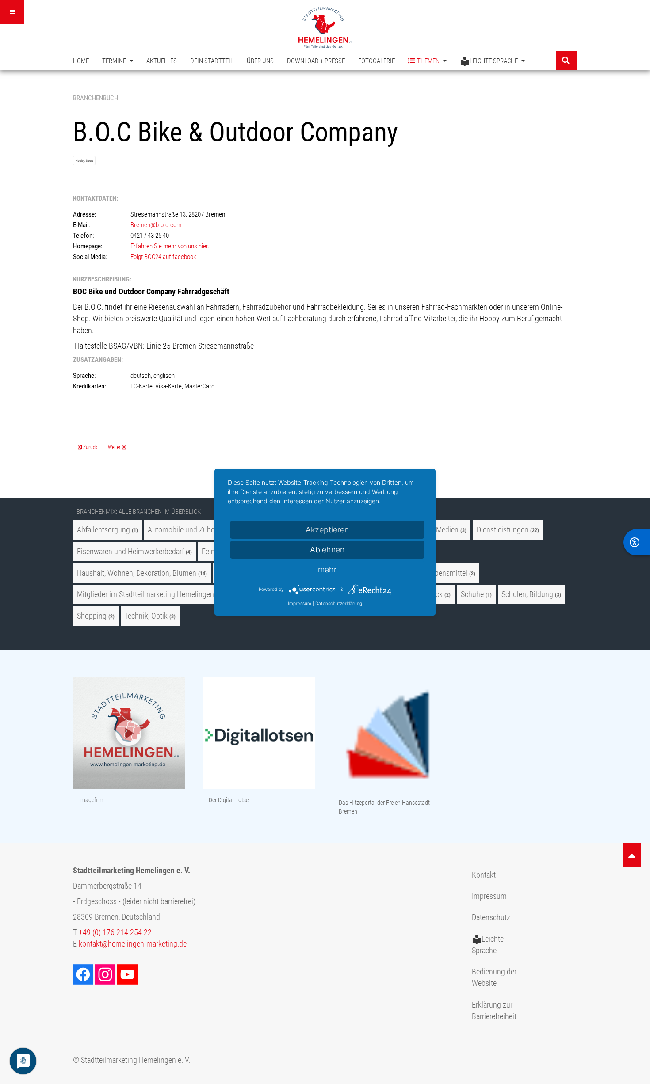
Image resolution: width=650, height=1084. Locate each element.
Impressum (489, 896)
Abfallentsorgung (103, 529)
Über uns (260, 61)
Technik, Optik (146, 616)
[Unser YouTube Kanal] (128, 974)
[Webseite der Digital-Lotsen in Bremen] (259, 733)
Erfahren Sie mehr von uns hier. (170, 246)
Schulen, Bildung (527, 594)
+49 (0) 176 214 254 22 (115, 932)
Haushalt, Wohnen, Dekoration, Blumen (136, 573)
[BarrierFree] (636, 542)
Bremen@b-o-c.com (155, 225)
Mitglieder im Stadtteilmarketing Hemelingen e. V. (152, 594)
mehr (327, 569)
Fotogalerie (376, 61)
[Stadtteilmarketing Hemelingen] (325, 27)
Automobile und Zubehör (186, 529)
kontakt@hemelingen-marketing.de (133, 943)
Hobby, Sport (84, 161)
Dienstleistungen (502, 529)
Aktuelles (161, 61)
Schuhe (472, 594)
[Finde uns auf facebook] (84, 974)
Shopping (92, 616)
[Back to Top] (632, 855)
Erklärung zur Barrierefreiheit (494, 1010)
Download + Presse (316, 61)
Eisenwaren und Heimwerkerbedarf (130, 551)
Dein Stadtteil (211, 61)
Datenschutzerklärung (338, 603)
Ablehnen (327, 549)
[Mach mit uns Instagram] (106, 974)
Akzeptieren (327, 529)
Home (81, 61)
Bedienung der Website (494, 977)
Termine (114, 61)
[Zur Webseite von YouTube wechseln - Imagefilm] (129, 733)
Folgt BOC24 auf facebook (164, 257)
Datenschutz (491, 917)
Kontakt (484, 875)
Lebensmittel (447, 573)
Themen (429, 61)
